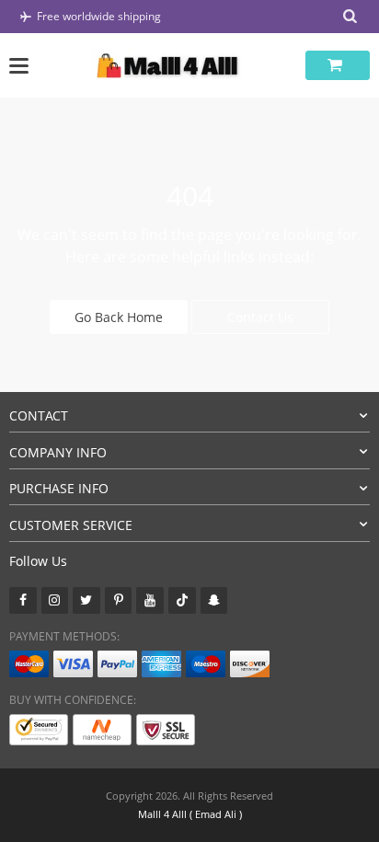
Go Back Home (119, 317)
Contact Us (260, 317)
